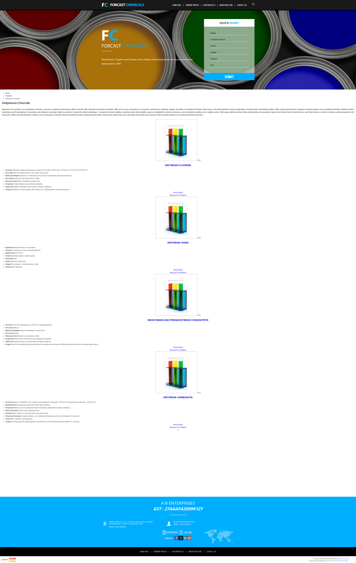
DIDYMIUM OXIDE (178, 242)
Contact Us (242, 4)
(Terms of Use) (344, 559)
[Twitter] (181, 540)
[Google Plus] (189, 540)
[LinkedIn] (185, 540)
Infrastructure (226, 4)
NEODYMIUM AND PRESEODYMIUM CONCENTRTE (178, 320)
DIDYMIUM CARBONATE (178, 397)
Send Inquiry (178, 192)
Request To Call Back (178, 195)
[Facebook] (176, 540)
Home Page (177, 4)
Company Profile (192, 4)
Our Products (209, 4)
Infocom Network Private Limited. (338, 560)
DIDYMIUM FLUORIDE (178, 165)
